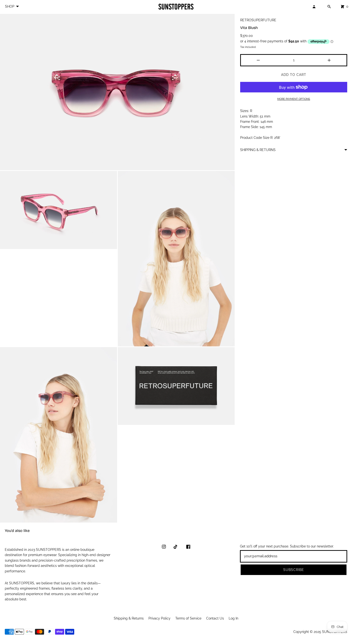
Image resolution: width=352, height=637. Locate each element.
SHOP (9, 6)
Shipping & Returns (129, 618)
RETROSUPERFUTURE (258, 20)
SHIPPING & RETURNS (258, 150)
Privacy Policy (159, 618)
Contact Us (215, 618)
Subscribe (293, 570)
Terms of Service (188, 618)
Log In (233, 618)
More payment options (293, 99)
